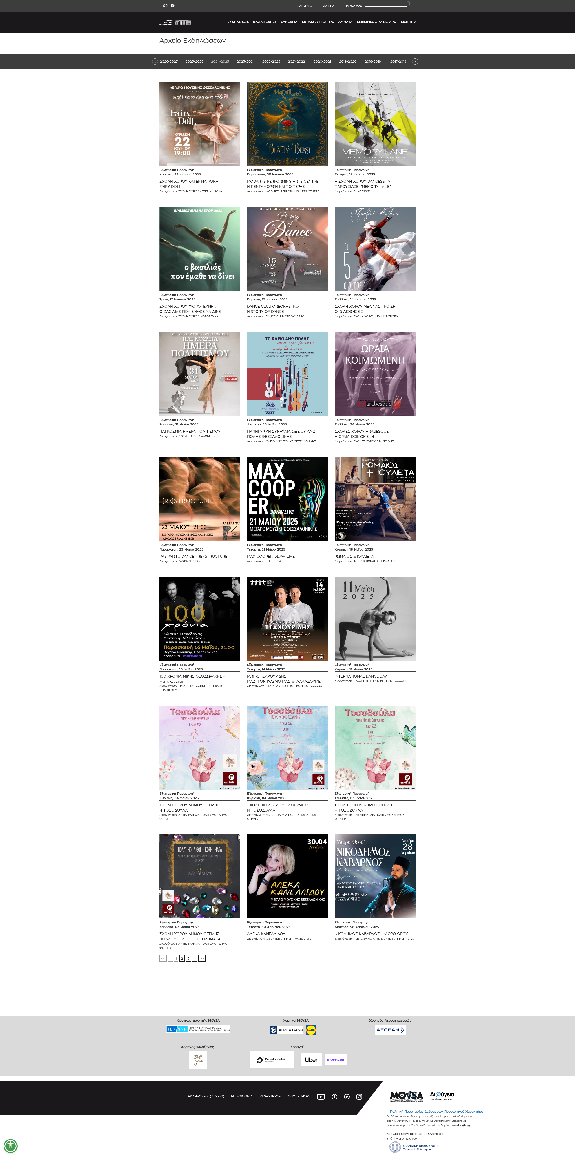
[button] (10, 1146)
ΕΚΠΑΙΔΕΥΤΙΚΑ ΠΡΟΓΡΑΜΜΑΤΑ (327, 21)
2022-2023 (271, 61)
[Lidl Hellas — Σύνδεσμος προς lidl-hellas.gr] (304, 1028)
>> (202, 958)
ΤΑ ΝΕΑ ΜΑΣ (354, 5)
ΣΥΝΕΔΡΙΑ (289, 21)
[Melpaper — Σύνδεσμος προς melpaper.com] (324, 1028)
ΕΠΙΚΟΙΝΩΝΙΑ (242, 1096)
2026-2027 (169, 61)
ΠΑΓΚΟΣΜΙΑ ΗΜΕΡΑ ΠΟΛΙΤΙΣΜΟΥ (190, 431)
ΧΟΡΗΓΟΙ (328, 5)
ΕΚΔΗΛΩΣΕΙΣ (238, 21)
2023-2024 (246, 61)
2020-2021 (322, 61)
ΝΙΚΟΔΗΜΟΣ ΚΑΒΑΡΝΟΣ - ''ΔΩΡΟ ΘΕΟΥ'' (372, 934)
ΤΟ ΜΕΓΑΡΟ (304, 5)
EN (173, 5)
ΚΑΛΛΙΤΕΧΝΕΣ (264, 21)
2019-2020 (347, 61)
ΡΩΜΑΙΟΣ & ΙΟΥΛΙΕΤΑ (354, 556)
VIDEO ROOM (270, 1096)
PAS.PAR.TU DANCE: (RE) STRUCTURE (193, 556)
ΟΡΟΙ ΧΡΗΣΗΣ (299, 1096)
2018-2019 (373, 61)
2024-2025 (220, 61)
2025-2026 (194, 61)
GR (165, 5)
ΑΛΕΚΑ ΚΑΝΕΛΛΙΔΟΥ (266, 934)
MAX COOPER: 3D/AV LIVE (271, 556)
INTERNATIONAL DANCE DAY (361, 676)
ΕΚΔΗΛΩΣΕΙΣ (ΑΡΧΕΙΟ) (206, 1096)
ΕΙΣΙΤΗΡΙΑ (409, 21)
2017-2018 (398, 61)
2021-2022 (296, 61)
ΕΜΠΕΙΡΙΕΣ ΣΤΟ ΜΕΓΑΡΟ (376, 21)
